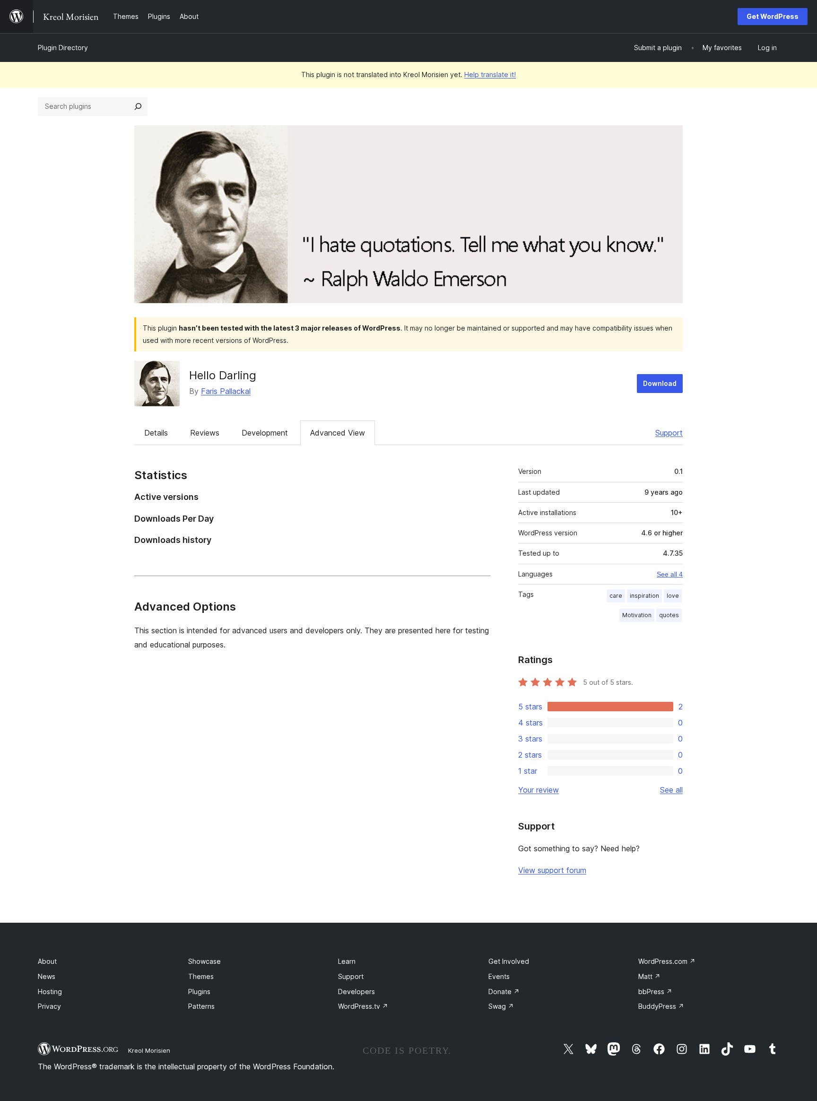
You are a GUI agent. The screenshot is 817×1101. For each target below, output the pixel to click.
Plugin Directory (63, 48)
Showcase (204, 961)
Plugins (199, 991)
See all (671, 790)
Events (499, 976)
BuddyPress (661, 1006)
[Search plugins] (138, 106)
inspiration (644, 595)
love (673, 595)
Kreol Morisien (149, 1050)
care (615, 595)
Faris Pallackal (226, 391)
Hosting (50, 991)
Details (156, 432)
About (47, 961)
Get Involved (508, 961)
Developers (356, 991)
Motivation (637, 615)
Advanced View (337, 432)
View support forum (552, 870)
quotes (669, 615)
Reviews (204, 432)
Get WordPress (773, 16)
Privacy (49, 1006)
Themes (201, 976)
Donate (504, 991)
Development (265, 432)
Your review (538, 790)
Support (669, 432)
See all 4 (670, 574)
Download (660, 383)
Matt (649, 976)
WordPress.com (666, 961)
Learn (347, 961)
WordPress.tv (363, 1006)
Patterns (201, 1006)
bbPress (655, 991)
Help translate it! (490, 74)
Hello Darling (222, 375)
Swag (501, 1006)
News (46, 976)
